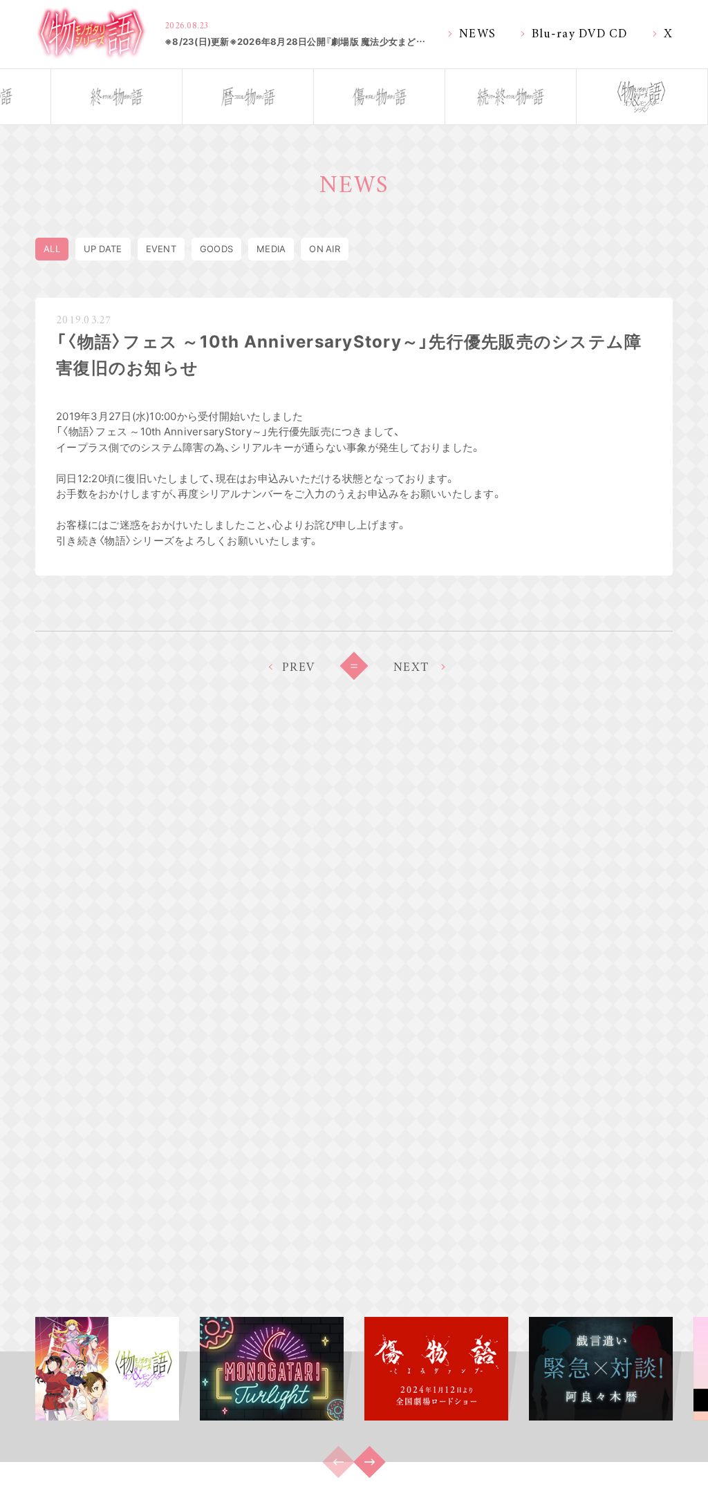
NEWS (477, 32)
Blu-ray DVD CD (580, 32)
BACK (354, 666)
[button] (369, 1462)
